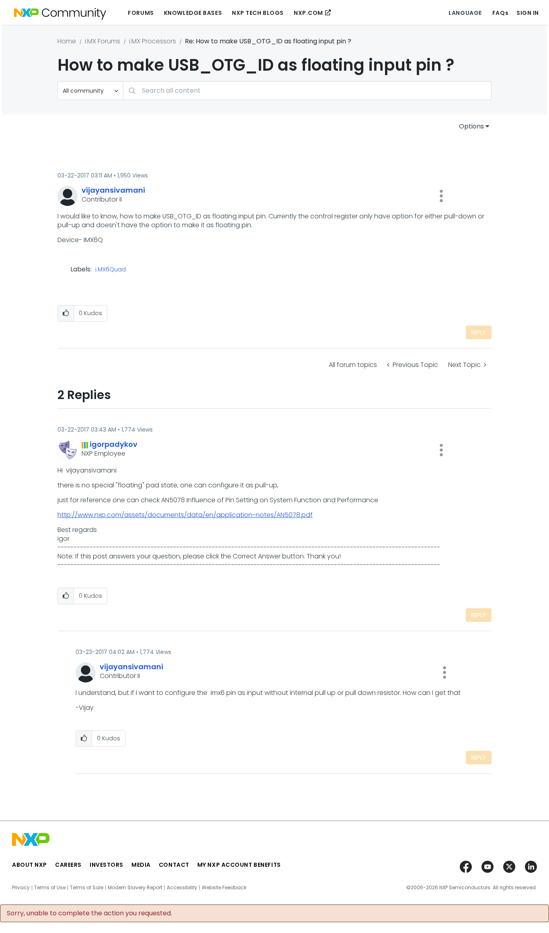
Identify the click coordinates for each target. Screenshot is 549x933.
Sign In (527, 13)
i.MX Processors (152, 41)
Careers (68, 865)
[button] (441, 196)
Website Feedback (224, 887)
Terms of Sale (86, 887)
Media (141, 865)
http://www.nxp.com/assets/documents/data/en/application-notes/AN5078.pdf (185, 514)
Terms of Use (50, 887)
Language (465, 13)
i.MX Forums (102, 41)
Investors (106, 865)
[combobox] (307, 90)
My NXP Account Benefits (239, 865)
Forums (141, 13)
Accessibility (182, 887)
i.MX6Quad (110, 269)
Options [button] (471, 126)
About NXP (29, 865)
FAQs (500, 13)
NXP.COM (308, 13)
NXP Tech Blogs (258, 13)
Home (66, 41)
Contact (174, 865)
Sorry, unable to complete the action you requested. (89, 913)
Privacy (21, 887)
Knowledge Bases (193, 13)
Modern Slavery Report (135, 887)
